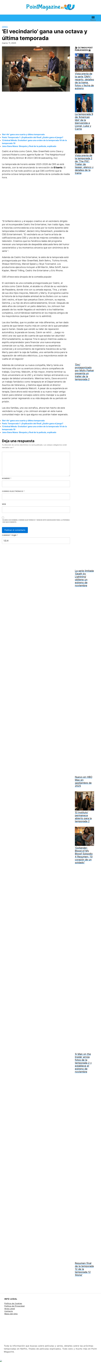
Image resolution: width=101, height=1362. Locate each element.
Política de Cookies (13, 1303)
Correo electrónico (13, 491)
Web (4, 504)
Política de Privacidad (14, 1306)
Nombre (6, 478)
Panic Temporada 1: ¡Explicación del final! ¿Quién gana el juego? (32, 137)
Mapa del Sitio (11, 1314)
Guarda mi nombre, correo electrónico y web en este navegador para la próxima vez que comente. (36, 521)
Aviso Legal (9, 1309)
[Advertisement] (36, 112)
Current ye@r (10, 535)
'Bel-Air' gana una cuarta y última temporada (23, 134)
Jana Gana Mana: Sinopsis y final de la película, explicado (29, 146)
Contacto (8, 1311)
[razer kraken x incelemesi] (50, 1361)
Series (5, 27)
